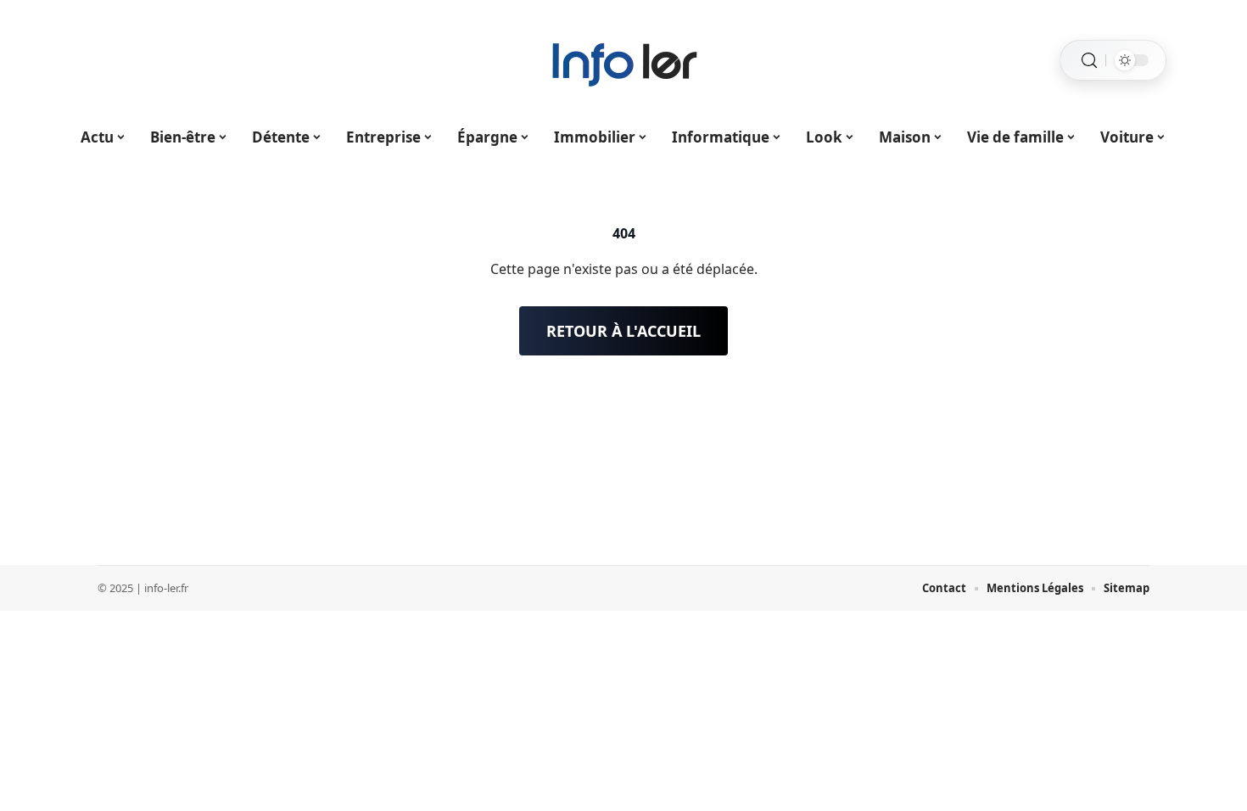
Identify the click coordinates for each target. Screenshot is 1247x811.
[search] (1089, 61)
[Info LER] (623, 60)
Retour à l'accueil (623, 331)
